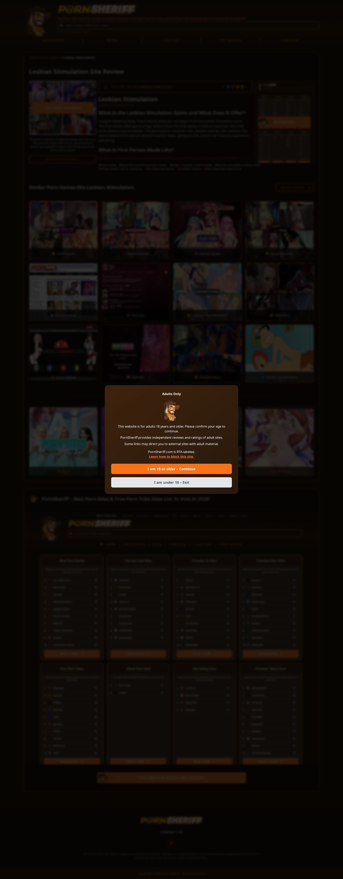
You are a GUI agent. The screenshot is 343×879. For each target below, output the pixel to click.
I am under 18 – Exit (171, 482)
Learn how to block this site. (171, 456)
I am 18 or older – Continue (171, 468)
